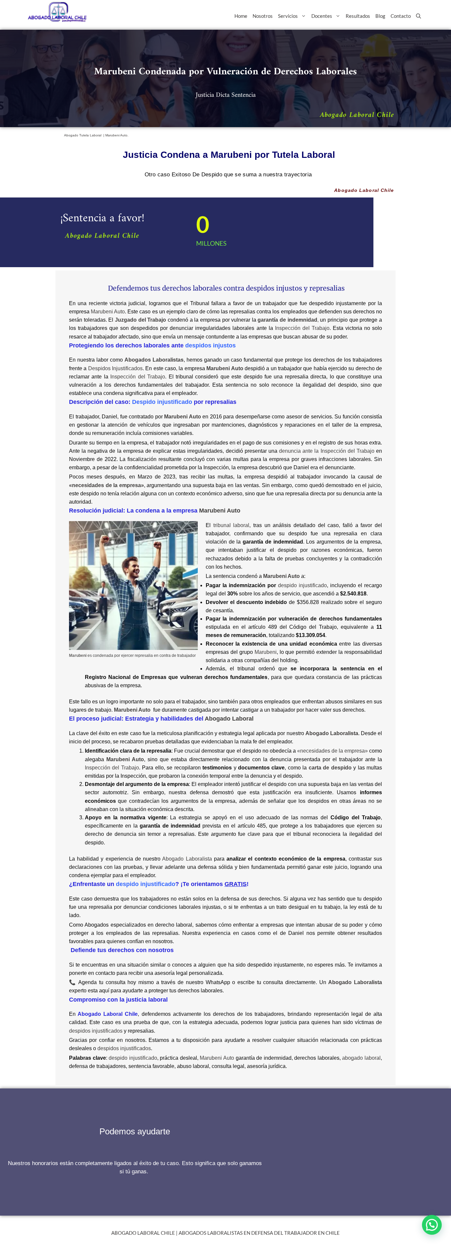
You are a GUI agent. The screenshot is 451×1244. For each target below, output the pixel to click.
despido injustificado (302, 585)
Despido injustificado (162, 402)
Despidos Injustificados (115, 368)
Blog (380, 16)
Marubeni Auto (108, 311)
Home (240, 16)
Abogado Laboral (229, 718)
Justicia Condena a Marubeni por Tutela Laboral (229, 155)
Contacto (401, 16)
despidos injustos (274, 288)
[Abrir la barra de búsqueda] (418, 16)
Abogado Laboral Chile (357, 115)
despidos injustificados (95, 1031)
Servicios (288, 16)
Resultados (358, 16)
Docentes (321, 16)
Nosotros (263, 16)
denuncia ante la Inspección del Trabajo (326, 451)
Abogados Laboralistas (154, 360)
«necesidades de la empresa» (332, 751)
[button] (432, 1225)
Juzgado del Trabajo (140, 320)
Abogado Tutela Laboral (83, 135)
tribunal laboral (231, 525)
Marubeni (266, 652)
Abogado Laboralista (187, 859)
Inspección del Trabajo (302, 328)
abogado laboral (361, 1058)
